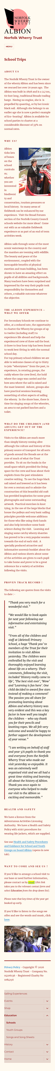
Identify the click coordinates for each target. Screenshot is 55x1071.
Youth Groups (14, 1030)
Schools (11, 1022)
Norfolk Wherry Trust (23, 38)
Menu (9, 46)
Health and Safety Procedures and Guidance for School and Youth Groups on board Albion (26, 846)
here (7, 919)
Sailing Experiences (15, 993)
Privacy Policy (12, 967)
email (31, 882)
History (8, 1044)
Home (8, 1059)
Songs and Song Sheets (20, 1037)
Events (8, 1001)
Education (10, 1015)
